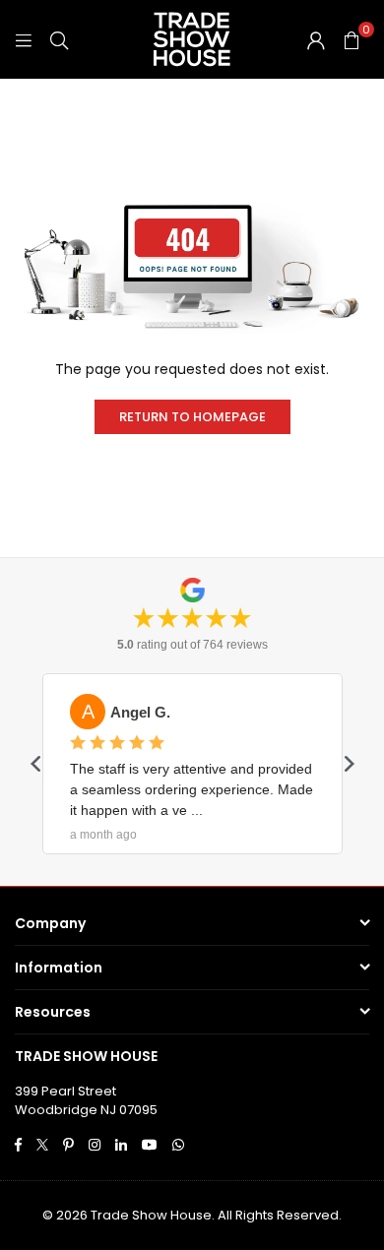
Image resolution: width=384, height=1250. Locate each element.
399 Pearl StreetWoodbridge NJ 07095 (86, 1101)
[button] (351, 39)
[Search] (59, 39)
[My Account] (316, 39)
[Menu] (23, 39)
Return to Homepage (192, 416)
